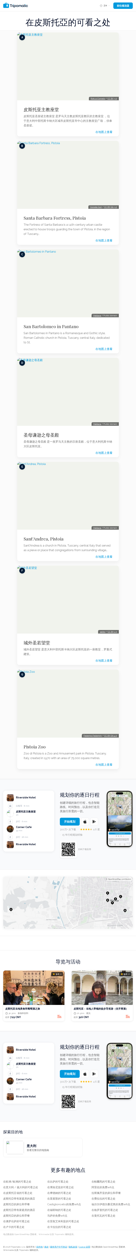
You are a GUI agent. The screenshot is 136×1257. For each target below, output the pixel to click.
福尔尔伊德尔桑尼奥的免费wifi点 (111, 1204)
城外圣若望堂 (37, 642)
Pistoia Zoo (35, 746)
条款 (46, 1247)
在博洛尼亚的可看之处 (60, 1187)
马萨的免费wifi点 (57, 1215)
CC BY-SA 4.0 (110, 735)
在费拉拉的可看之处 (103, 1198)
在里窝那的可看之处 (59, 1198)
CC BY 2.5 (112, 632)
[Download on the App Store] (85, 822)
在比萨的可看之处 (58, 1181)
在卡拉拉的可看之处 (59, 1227)
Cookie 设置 (84, 1247)
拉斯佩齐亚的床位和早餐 (106, 1193)
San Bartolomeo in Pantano (51, 326)
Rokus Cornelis (98, 98)
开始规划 (69, 821)
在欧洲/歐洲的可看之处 (17, 1181)
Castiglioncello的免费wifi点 (64, 1204)
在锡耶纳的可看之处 (59, 1210)
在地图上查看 (103, 132)
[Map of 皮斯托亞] (68, 903)
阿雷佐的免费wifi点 (103, 1187)
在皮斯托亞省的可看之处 (17, 1193)
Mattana (97, 315)
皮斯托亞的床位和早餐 (16, 1204)
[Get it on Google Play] (94, 822)
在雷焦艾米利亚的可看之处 (63, 1221)
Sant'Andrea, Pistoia (44, 538)
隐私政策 (73, 1247)
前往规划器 (123, 5)
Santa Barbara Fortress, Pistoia (55, 218)
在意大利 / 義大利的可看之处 (20, 1187)
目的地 (39, 1247)
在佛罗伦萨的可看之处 (16, 1221)
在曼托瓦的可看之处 (103, 1215)
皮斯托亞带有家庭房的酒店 (19, 1198)
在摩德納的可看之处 (59, 1193)
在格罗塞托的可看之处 (105, 1210)
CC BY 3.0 (112, 98)
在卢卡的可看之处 (13, 1227)
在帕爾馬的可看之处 (103, 1181)
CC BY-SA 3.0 (110, 207)
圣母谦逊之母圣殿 (41, 434)
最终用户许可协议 (58, 1247)
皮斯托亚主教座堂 (41, 109)
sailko (102, 632)
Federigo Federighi (93, 735)
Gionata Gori (96, 207)
